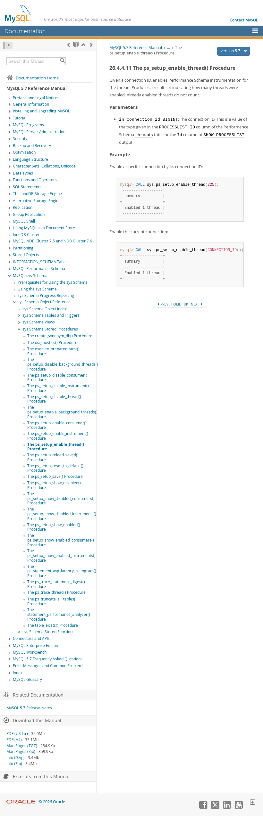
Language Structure (30, 159)
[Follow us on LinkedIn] (227, 807)
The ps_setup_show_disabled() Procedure (54, 485)
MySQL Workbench (30, 652)
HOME (176, 304)
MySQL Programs (28, 124)
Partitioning (23, 248)
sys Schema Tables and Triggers (51, 315)
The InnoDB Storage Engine (37, 193)
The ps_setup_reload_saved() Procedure (53, 457)
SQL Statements (27, 187)
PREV (164, 304)
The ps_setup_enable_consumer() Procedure (57, 425)
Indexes (20, 672)
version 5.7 (231, 50)
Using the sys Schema (37, 289)
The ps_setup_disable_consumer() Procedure (57, 377)
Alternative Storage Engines (38, 200)
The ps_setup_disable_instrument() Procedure (58, 388)
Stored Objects (26, 254)
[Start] (76, 45)
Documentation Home (37, 78)
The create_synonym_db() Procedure (59, 336)
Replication (22, 207)
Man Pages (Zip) (20, 751)
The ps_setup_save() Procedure (55, 476)
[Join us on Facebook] (203, 807)
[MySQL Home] (18, 13)
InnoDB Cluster (26, 234)
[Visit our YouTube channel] (238, 807)
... (168, 47)
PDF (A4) (14, 739)
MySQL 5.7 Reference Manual (135, 47)
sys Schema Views (38, 322)
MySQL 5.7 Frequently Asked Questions (47, 659)
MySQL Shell (24, 221)
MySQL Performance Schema (39, 268)
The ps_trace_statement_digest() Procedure (56, 584)
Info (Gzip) (15, 757)
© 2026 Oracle (51, 801)
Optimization (24, 152)
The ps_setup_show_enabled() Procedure (53, 527)
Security (20, 138)
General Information (31, 104)
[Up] (83, 45)
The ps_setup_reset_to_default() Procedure (55, 468)
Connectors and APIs (31, 638)
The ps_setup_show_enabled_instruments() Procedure (61, 555)
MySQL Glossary (27, 679)
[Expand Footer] (252, 802)
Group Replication (29, 214)
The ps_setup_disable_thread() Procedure (54, 399)
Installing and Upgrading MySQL (41, 111)
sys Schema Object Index (44, 309)
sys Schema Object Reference (44, 302)
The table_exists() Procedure (52, 625)
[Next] (91, 45)
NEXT (195, 304)
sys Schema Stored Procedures (50, 329)
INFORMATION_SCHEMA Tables (41, 262)
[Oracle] (21, 801)
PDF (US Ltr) (17, 733)
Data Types (23, 173)
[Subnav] (9, 105)
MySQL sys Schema (30, 275)
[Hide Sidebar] (8, 45)
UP (186, 304)
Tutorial (19, 118)
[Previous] (68, 45)
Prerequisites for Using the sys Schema (53, 282)
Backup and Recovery (32, 145)
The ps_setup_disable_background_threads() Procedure (62, 364)
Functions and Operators (35, 180)
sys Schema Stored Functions (48, 631)
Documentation (25, 31)
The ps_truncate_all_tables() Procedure (52, 601)
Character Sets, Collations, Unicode (44, 166)
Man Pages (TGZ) (21, 745)
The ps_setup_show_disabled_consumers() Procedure (61, 498)
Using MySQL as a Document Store (44, 228)
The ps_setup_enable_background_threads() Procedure (62, 412)
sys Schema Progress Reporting (46, 295)
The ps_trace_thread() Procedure (56, 592)
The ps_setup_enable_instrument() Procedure (57, 436)
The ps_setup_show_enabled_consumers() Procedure (60, 540)
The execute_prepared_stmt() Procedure (53, 351)
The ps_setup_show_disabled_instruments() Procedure (61, 513)
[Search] (62, 61)
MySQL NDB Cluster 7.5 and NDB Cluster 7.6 (52, 241)
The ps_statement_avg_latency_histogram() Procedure (61, 571)
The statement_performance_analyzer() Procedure (58, 614)
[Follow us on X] (215, 807)
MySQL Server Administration (39, 132)
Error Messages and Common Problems (48, 665)
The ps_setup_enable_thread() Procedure (55, 447)
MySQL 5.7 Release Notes (29, 708)
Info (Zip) (14, 763)
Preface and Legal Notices (36, 98)
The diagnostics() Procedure (52, 342)
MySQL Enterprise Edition (35, 645)
